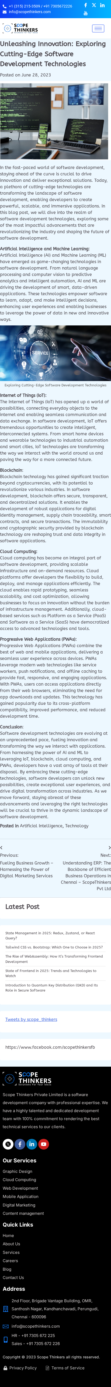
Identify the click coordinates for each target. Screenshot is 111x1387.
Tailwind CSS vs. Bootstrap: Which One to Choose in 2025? (54, 947)
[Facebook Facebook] (85, 5)
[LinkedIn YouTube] (85, 13)
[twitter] (8, 1144)
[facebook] (20, 1144)
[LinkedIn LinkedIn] (102, 5)
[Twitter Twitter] (94, 5)
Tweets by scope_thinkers (31, 1019)
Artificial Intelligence (41, 825)
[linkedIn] (31, 1144)
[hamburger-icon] (98, 28)
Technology (76, 825)
